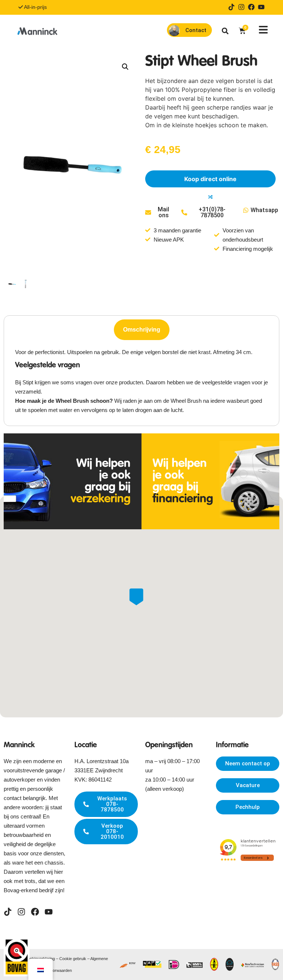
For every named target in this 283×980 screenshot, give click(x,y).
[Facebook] (251, 7)
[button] (225, 31)
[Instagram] (241, 7)
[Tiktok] (231, 7)
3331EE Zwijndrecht (98, 770)
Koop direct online (210, 179)
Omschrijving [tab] (141, 329)
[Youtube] (261, 7)
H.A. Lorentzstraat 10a (101, 761)
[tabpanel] (141, 381)
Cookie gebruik (72, 958)
